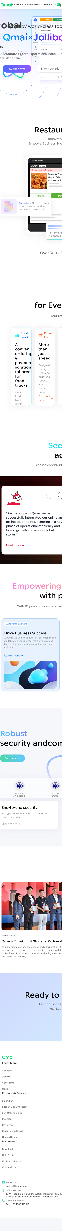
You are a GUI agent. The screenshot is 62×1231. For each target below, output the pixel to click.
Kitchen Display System (14, 1107)
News (5, 1088)
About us (47, 4)
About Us (7, 1070)
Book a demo (13, 758)
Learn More (17, 68)
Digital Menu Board (12, 1131)
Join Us (6, 1076)
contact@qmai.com (16, 1186)
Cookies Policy (10, 1167)
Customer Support (12, 1161)
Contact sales (30, 4)
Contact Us (8, 1082)
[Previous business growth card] (49, 495)
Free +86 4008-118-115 (17, 1204)
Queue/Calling (9, 1137)
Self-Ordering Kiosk (12, 1113)
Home (19, 4)
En (58, 4)
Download (13, 4)
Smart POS (8, 1100)
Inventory (7, 1119)
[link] (59, 4)
